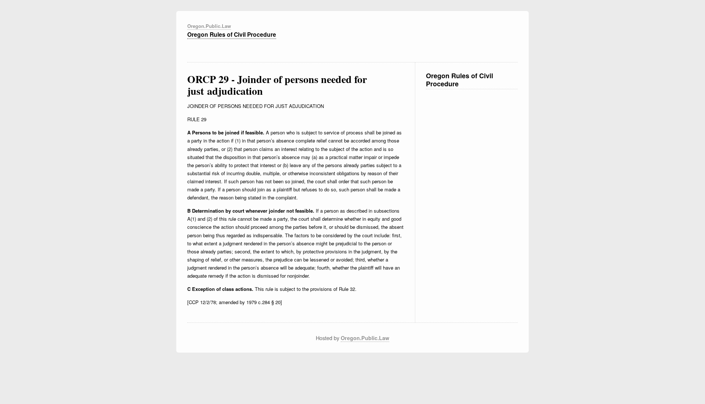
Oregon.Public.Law (209, 25)
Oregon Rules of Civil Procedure (231, 34)
